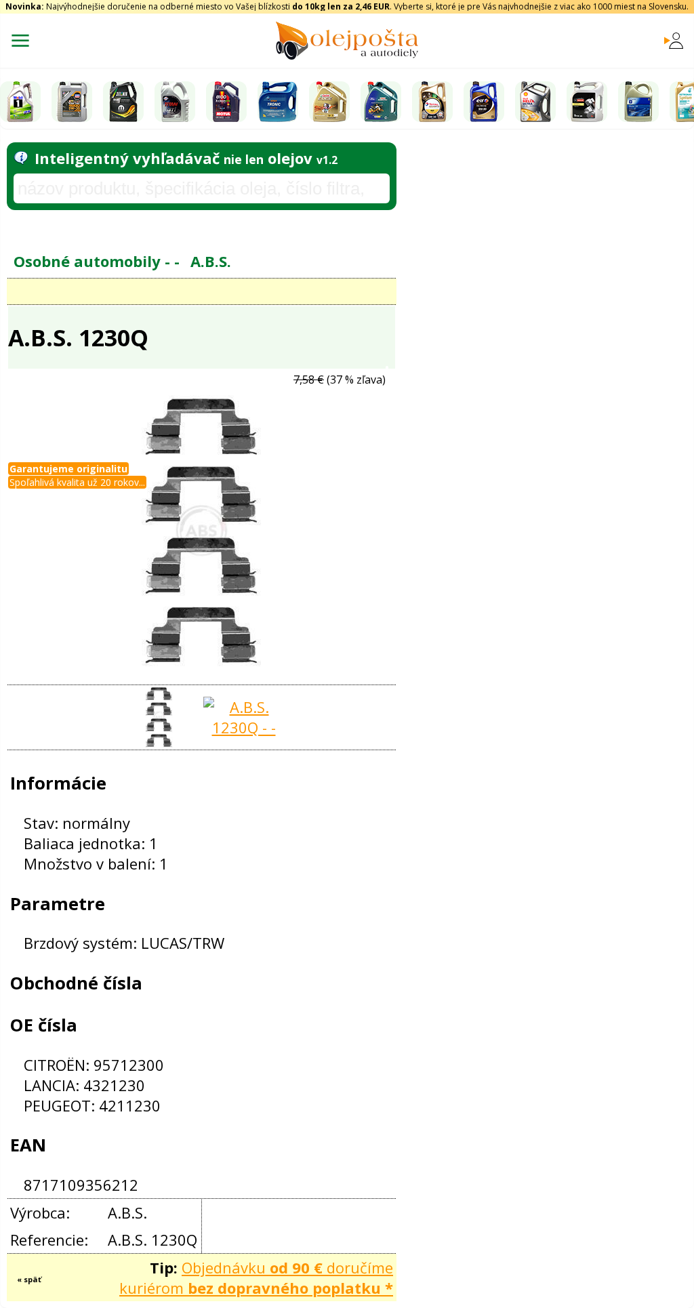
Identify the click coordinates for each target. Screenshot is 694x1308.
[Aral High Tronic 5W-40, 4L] (278, 101)
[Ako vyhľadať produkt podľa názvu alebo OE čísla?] (21, 158)
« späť (29, 1279)
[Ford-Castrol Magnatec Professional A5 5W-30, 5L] (381, 101)
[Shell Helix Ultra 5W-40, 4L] (535, 101)
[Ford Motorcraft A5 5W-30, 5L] (587, 101)
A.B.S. (210, 261)
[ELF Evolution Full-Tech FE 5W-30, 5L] (484, 101)
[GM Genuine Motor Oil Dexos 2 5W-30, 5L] (638, 101)
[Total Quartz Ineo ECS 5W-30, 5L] (432, 101)
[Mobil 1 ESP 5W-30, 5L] (20, 101)
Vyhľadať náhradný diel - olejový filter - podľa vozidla (174, 225)
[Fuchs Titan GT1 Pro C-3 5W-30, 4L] (175, 101)
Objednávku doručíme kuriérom (256, 1277)
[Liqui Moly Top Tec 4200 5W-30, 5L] (72, 101)
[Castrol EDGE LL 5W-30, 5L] (329, 101)
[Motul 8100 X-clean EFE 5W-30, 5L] (226, 101)
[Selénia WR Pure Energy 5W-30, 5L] (123, 101)
